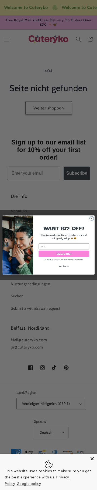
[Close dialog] (91, 218)
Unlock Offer (64, 254)
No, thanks (64, 266)
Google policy (29, 483)
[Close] (92, 458)
